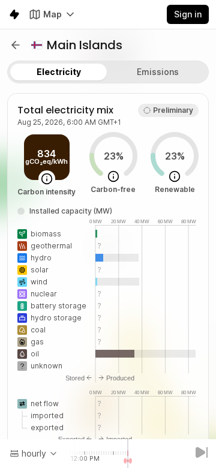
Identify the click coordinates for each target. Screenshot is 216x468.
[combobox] (34, 453)
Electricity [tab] (59, 72)
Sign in (188, 14)
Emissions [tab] (158, 72)
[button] (15, 45)
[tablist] (108, 72)
